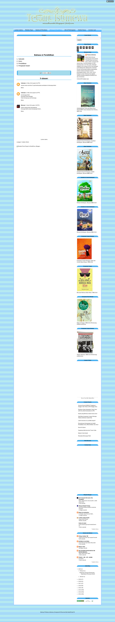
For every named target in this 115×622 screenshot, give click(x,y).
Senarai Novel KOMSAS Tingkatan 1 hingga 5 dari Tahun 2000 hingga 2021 (87, 406)
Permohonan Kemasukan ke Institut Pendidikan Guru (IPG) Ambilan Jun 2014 (88, 424)
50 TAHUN (81, 558)
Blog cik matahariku (84, 512)
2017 (79, 583)
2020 (79, 569)
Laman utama (19, 30)
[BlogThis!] (45, 73)
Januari (82, 576)
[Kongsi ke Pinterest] (50, 73)
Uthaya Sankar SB (83, 536)
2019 (79, 579)
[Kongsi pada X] (47, 73)
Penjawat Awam (24, 66)
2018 (79, 581)
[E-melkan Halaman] (40, 72)
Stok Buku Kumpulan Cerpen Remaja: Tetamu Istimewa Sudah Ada (87, 417)
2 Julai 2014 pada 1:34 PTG (32, 105)
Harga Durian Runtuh (83, 519)
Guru (20, 61)
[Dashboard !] (110, 2)
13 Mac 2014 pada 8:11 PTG (33, 83)
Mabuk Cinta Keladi (83, 433)
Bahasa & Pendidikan (56, 30)
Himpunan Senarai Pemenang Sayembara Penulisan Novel (87, 573)
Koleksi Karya (82, 30)
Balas (22, 87)
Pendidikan (22, 63)
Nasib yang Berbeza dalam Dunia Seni (87, 413)
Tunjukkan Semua (95, 529)
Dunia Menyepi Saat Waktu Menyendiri (87, 542)
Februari (82, 570)
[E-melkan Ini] (43, 73)
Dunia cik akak (82, 523)
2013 (79, 592)
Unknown (23, 83)
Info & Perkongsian (70, 30)
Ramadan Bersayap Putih (84, 436)
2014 (79, 590)
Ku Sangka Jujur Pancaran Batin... (86, 513)
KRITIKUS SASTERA (84, 541)
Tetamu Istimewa (91, 54)
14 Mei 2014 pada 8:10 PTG (33, 92)
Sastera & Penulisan (41, 30)
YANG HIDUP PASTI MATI (84, 553)
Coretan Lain (92, 30)
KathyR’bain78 (71, 612)
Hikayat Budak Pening (84, 506)
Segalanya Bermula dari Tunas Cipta (87, 430)
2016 (79, 585)
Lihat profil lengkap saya (83, 79)
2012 (79, 594)
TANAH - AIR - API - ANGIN (85, 557)
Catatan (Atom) (25, 142)
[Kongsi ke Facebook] (48, 73)
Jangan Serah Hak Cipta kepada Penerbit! (88, 537)
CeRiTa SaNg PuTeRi (84, 517)
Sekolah (21, 59)
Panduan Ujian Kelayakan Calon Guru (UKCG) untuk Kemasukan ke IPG (87, 410)
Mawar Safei (82, 546)
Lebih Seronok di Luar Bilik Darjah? (87, 420)
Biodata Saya (29, 30)
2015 (79, 587)
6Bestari (23, 105)
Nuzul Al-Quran (82, 427)
